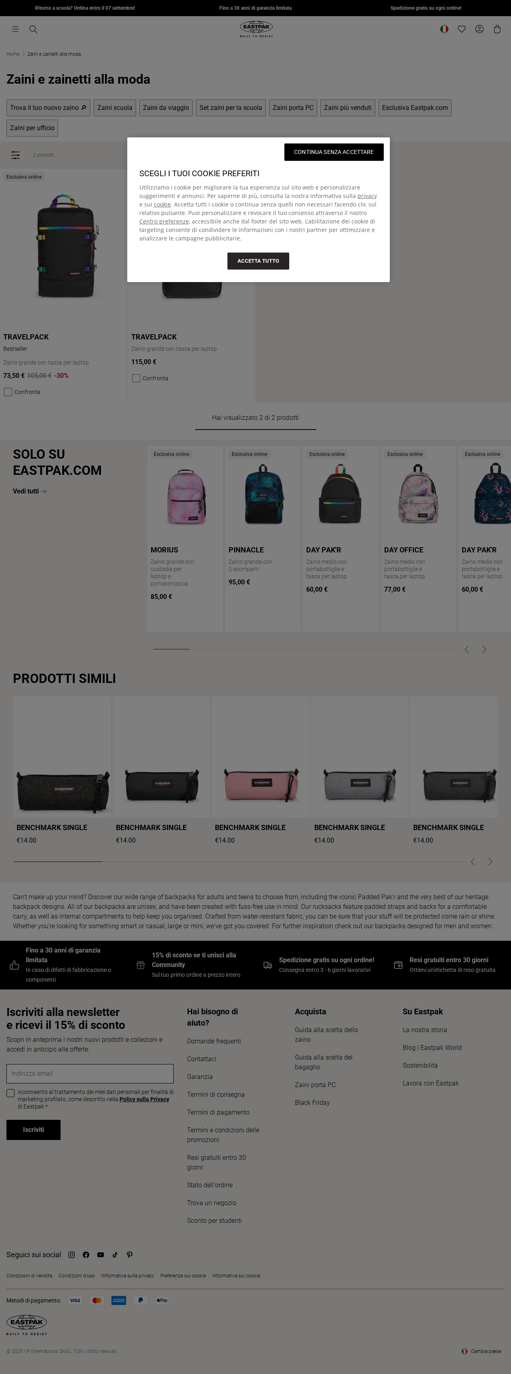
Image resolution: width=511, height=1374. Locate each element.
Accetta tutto (258, 261)
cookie (162, 204)
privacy (367, 196)
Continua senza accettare (334, 152)
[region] (258, 209)
